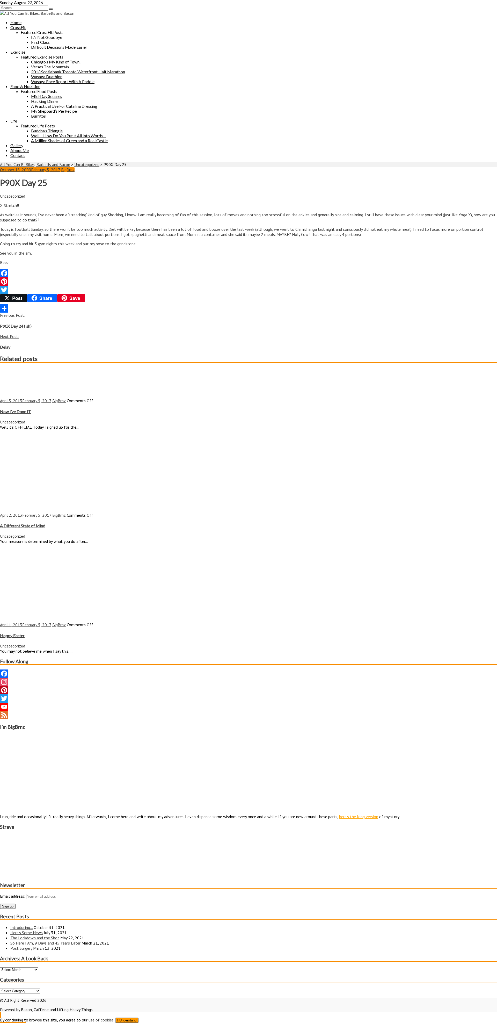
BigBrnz (68, 169)
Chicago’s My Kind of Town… (57, 61)
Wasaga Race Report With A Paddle (62, 81)
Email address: (13, 896)
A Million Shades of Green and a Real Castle (69, 140)
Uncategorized (12, 196)
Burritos (38, 115)
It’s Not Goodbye (46, 37)
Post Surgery (21, 948)
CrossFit (18, 27)
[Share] (248, 308)
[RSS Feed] (248, 715)
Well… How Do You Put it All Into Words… (68, 135)
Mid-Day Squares (46, 96)
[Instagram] (248, 682)
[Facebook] (248, 273)
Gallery (16, 145)
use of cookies (101, 1019)
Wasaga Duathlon (46, 76)
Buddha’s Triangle (47, 130)
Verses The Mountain (50, 66)
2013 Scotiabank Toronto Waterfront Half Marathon (78, 71)
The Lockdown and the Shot (34, 937)
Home (15, 22)
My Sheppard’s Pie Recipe (54, 111)
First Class (40, 42)
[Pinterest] (248, 281)
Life (13, 120)
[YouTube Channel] (248, 707)
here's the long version (358, 816)
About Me (19, 150)
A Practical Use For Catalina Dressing (64, 106)
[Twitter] (248, 290)
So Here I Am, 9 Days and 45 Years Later (45, 943)
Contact (17, 155)
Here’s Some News (26, 932)
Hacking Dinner (45, 101)
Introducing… (21, 927)
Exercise (17, 51)
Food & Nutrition (25, 86)
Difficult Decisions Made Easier (59, 47)
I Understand (126, 1020)
